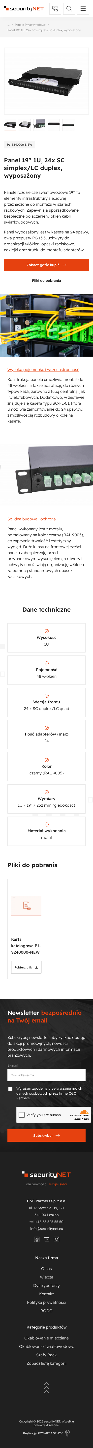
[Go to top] (46, 1388)
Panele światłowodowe (30, 25)
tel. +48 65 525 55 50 (46, 1222)
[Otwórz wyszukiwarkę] (69, 9)
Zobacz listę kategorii (46, 1363)
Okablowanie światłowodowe (46, 1346)
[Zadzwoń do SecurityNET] (55, 9)
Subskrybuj (43, 1135)
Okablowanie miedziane (46, 1337)
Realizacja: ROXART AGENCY (43, 1433)
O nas (46, 1268)
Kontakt (46, 1293)
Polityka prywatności (46, 1302)
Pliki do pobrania (46, 280)
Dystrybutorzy (46, 1285)
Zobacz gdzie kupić (43, 265)
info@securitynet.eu (46, 1228)
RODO (46, 1310)
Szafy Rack (46, 1354)
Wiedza (46, 1277)
